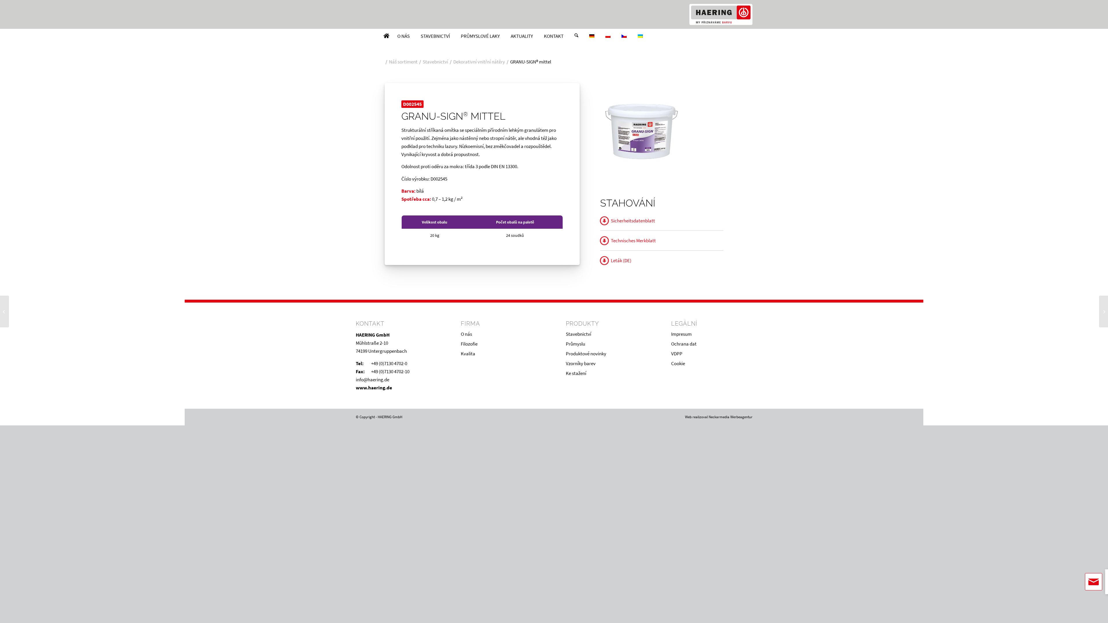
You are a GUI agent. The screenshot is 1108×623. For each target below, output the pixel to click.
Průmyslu (575, 344)
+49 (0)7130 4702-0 (389, 363)
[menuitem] (386, 36)
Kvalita (468, 353)
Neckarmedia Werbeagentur (731, 416)
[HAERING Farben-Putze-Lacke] (721, 14)
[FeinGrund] (1103, 311)
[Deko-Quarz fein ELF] (4, 311)
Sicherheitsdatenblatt (633, 220)
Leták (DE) (621, 260)
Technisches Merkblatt (633, 240)
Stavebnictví (578, 334)
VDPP (676, 353)
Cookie (678, 363)
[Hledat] (576, 36)
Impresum (681, 334)
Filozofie (469, 344)
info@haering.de (372, 379)
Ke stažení (576, 373)
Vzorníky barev (581, 363)
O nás (466, 334)
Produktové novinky (586, 353)
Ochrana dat (684, 344)
